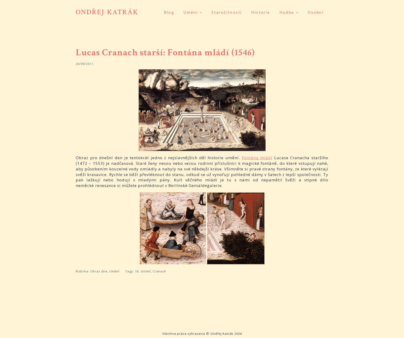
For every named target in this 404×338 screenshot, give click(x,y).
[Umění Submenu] (202, 12)
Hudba (286, 12)
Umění (191, 12)
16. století (143, 271)
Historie (260, 12)
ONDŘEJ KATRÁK (107, 12)
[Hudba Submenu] (298, 12)
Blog (169, 12)
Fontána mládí (257, 157)
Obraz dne (99, 271)
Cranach (159, 271)
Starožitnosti (226, 12)
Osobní (316, 12)
